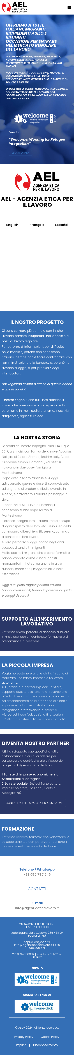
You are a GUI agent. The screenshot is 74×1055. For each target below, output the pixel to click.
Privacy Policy (23, 1037)
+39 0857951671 (44, 946)
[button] (69, 7)
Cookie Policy (50, 1037)
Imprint (21, 1045)
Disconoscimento (45, 1045)
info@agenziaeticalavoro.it (37, 908)
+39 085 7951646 (37, 874)
